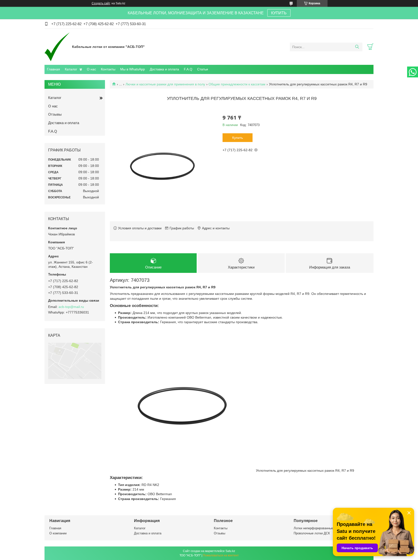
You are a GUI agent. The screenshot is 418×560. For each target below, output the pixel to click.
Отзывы (55, 114)
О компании (58, 533)
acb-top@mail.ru (71, 307)
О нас (91, 69)
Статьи (202, 69)
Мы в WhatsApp (132, 69)
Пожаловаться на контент (221, 555)
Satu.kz (230, 551)
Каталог (71, 69)
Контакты (108, 69)
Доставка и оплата (164, 69)
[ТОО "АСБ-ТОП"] (57, 47)
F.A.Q (188, 69)
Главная (53, 69)
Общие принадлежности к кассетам (237, 84)
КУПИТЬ (279, 13)
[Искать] (356, 47)
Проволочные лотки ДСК (312, 533)
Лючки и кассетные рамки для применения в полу (165, 84)
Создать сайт (101, 3)
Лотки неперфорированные (313, 528)
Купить (237, 138)
